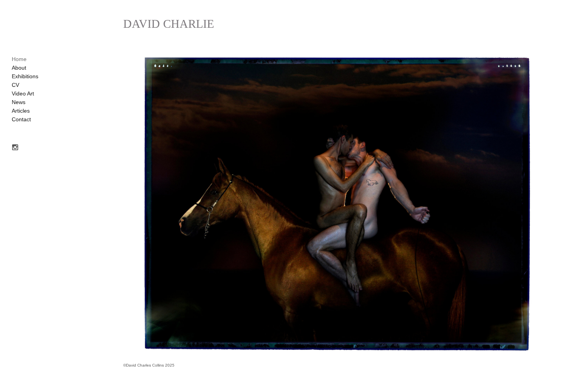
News (18, 102)
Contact (21, 119)
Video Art (23, 93)
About (19, 68)
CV (15, 85)
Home (19, 59)
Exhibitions (25, 76)
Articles (21, 111)
